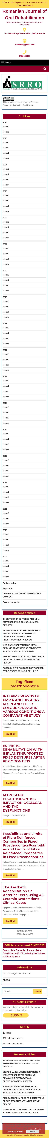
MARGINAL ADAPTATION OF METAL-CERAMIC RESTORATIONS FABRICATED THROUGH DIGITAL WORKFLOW (22, 648)
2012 (5, 482)
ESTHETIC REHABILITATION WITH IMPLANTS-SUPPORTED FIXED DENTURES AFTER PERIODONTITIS (24, 753)
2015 (5, 403)
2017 (5, 350)
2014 (5, 429)
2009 (5, 557)
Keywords (7, 588)
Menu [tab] (8, 62)
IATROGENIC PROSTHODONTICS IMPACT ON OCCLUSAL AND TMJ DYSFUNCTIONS (22, 802)
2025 (5, 138)
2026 (5, 122)
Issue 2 (6, 132)
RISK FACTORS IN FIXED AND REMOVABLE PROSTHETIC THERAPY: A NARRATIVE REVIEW (23, 659)
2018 (5, 324)
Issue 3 (6, 153)
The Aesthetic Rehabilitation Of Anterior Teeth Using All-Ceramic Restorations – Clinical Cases (24, 895)
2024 (5, 165)
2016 (5, 376)
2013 (5, 456)
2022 (5, 218)
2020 (5, 271)
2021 (5, 244)
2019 (5, 297)
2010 (5, 530)
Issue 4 (6, 158)
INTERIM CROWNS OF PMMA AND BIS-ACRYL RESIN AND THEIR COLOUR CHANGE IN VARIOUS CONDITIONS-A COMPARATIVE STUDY (24, 705)
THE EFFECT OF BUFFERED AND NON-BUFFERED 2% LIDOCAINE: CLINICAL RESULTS (21, 622)
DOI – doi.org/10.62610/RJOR (17, 973)
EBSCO (6, 980)
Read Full (11, 735)
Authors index (9, 583)
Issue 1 (6, 126)
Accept (32, 1131)
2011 (5, 509)
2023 (5, 191)
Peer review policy (11, 602)
